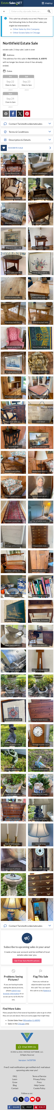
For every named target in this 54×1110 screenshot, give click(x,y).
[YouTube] (32, 1099)
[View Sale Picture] (13, 884)
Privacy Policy (39, 1079)
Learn (14, 1079)
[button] (27, 124)
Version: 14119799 (27, 1060)
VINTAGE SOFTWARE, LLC (33, 1052)
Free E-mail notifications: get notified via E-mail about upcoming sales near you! (27, 1068)
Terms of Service (39, 1076)
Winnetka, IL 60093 (31, 1020)
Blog (15, 1085)
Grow (14, 1082)
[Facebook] (15, 1099)
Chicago (21, 1023)
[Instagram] (26, 1099)
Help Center (39, 1085)
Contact (14, 1088)
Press (39, 1082)
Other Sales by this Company (26, 29)
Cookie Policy (39, 1088)
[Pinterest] (38, 1099)
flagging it (47, 991)
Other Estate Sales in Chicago (26, 32)
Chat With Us (29, 1047)
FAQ (15, 1076)
